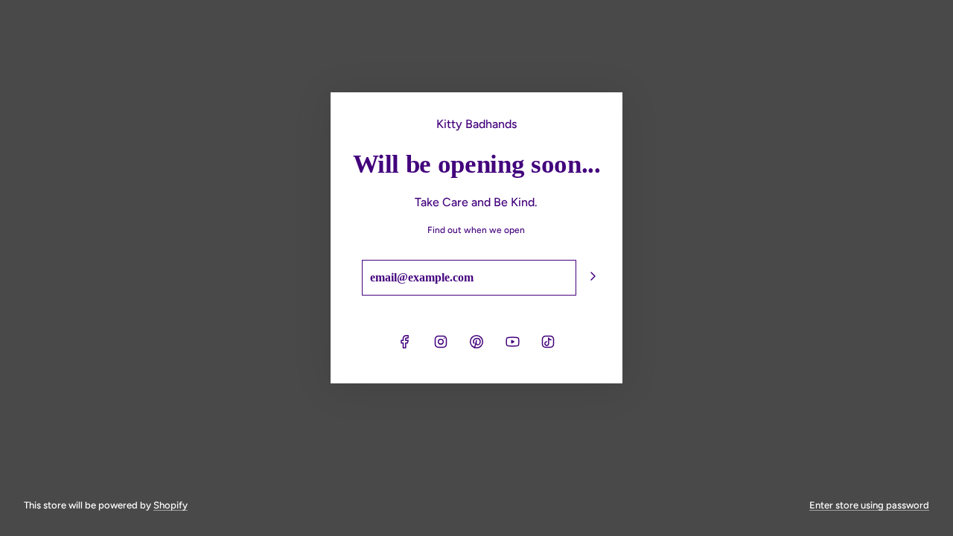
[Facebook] (405, 341)
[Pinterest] (476, 341)
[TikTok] (548, 341)
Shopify (170, 505)
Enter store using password (869, 505)
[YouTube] (512, 341)
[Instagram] (440, 341)
